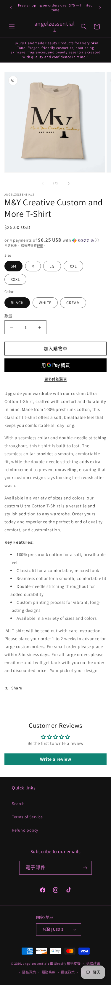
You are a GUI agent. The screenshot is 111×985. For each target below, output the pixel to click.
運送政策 (68, 972)
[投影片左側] (42, 183)
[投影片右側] (68, 183)
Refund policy (25, 830)
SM (13, 266)
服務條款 (49, 972)
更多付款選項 (55, 379)
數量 (8, 315)
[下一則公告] (100, 7)
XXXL (15, 279)
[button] (11, 26)
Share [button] (16, 688)
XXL (73, 266)
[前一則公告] (10, 7)
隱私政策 (29, 972)
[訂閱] (84, 868)
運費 (40, 246)
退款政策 (93, 963)
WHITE (45, 302)
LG (52, 266)
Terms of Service (27, 817)
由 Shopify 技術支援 (65, 963)
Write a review (55, 759)
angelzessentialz (36, 963)
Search (18, 803)
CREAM (73, 302)
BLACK (17, 302)
